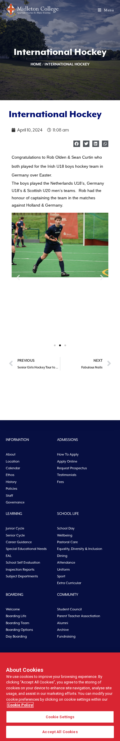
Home (36, 64)
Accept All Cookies (59, 732)
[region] (60, 696)
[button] (76, 144)
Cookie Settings (60, 717)
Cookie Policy (20, 705)
